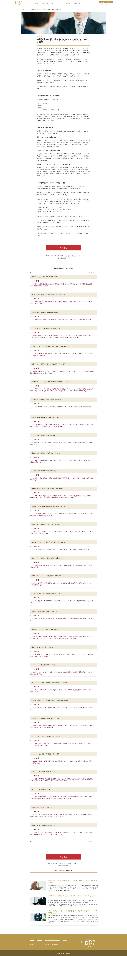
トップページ (24, 9)
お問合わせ (39, 940)
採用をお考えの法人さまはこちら (52, 940)
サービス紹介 (34, 3)
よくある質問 (77, 3)
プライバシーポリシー (35, 944)
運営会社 (32, 940)
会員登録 (63, 248)
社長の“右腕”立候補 (47, 3)
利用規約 (65, 940)
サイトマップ (46, 944)
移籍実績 (68, 3)
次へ (94, 272)
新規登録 (102, 2)
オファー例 (59, 3)
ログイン (110, 2)
